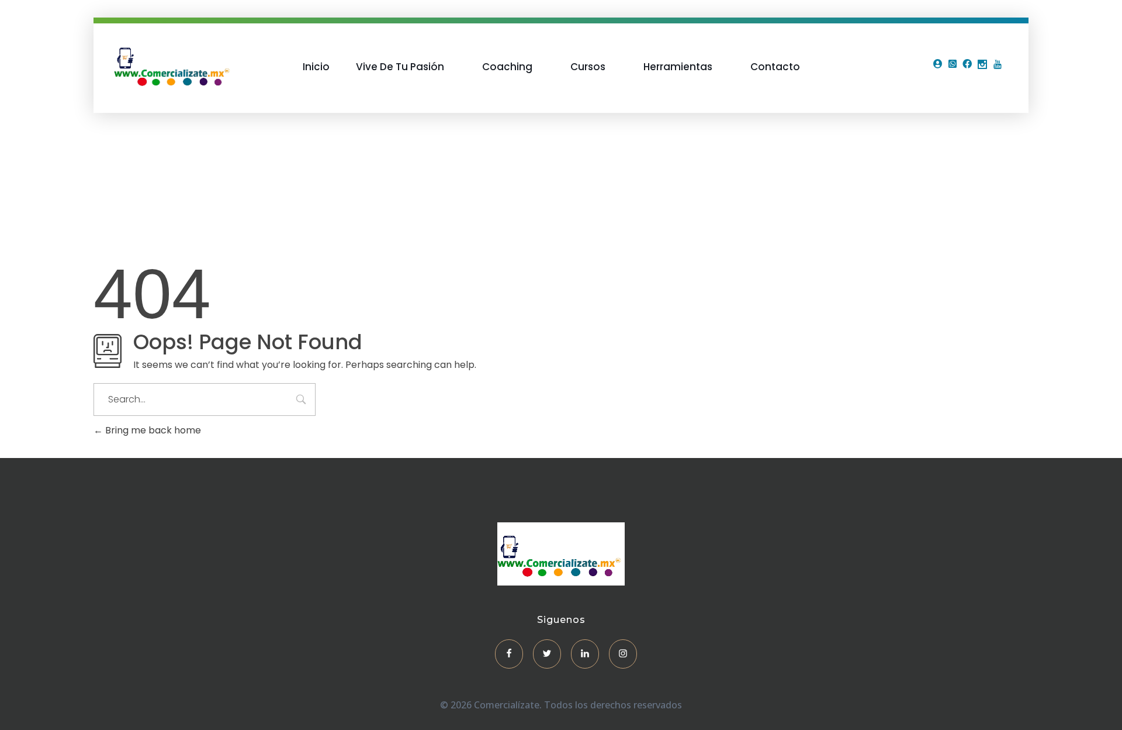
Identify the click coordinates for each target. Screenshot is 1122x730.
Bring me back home (152, 430)
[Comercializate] (173, 64)
